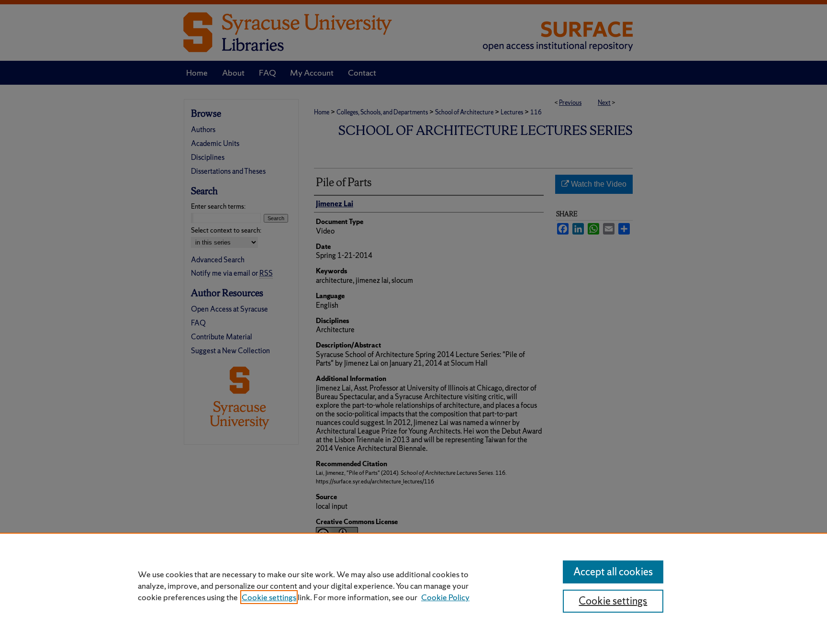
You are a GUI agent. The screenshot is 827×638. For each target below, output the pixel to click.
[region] (413, 585)
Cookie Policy (445, 597)
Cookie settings (269, 597)
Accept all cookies (613, 572)
